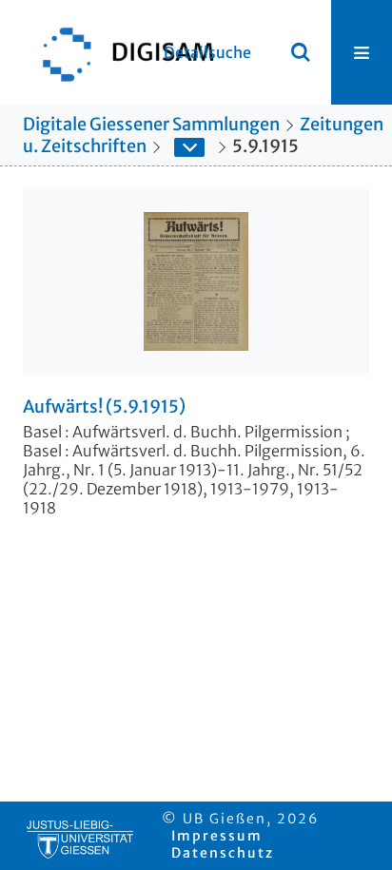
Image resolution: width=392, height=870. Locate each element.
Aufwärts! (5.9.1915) (104, 406)
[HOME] (119, 52)
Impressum (217, 835)
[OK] (300, 52)
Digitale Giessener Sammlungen (151, 124)
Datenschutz (222, 852)
